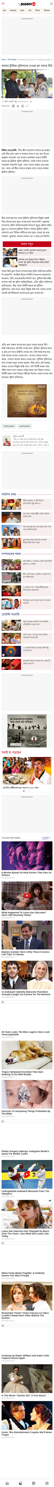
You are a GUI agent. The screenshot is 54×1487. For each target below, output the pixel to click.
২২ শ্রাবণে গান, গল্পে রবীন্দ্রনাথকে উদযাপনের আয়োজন (35, 589)
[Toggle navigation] (3, 4)
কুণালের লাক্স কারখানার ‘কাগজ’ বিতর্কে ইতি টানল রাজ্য (35, 541)
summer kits (25, 426)
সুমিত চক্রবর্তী (9, 101)
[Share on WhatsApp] (22, 106)
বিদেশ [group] (37, 10)
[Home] (27, 4)
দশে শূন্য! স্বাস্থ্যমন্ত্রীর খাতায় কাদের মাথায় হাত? (36, 515)
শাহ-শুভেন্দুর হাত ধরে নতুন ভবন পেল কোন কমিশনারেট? (37, 528)
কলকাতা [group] (13, 10)
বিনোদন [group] (47, 10)
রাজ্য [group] (22, 10)
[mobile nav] (7, 1483)
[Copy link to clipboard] (27, 106)
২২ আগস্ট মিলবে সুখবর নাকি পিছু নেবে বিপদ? (35, 649)
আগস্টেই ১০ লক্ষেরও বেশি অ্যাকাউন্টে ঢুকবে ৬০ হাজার (37, 562)
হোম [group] (4, 10)
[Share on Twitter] (17, 106)
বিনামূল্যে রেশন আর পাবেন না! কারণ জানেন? (36, 602)
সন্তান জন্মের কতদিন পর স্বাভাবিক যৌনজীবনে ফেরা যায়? (35, 623)
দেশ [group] (29, 10)
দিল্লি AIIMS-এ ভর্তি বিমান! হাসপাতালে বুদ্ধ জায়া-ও (33, 502)
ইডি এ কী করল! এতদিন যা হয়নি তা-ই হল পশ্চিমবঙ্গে (36, 575)
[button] (51, 4)
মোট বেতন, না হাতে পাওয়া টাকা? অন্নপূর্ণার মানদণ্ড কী (35, 636)
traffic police (9, 426)
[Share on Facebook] (13, 106)
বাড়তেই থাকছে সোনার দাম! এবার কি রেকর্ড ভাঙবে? (36, 662)
